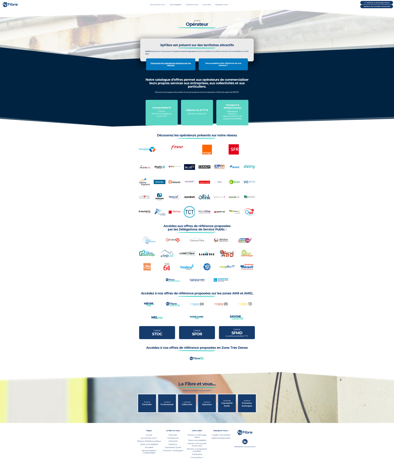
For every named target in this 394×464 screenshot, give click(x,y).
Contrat (157, 332)
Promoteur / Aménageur (173, 451)
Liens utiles (207, 5)
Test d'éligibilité (176, 5)
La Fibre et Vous (192, 5)
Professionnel (173, 438)
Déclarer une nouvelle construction (197, 445)
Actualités (149, 447)
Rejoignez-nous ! (221, 5)
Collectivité (173, 441)
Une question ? (197, 457)
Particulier (173, 435)
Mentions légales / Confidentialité (149, 452)
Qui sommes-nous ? (149, 438)
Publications (197, 454)
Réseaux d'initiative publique (149, 441)
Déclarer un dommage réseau (197, 436)
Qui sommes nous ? (157, 5)
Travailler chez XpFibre (221, 435)
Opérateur (173, 444)
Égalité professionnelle (221, 438)
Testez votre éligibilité (149, 444)
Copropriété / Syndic (173, 447)
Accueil (149, 435)
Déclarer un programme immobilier (197, 450)
